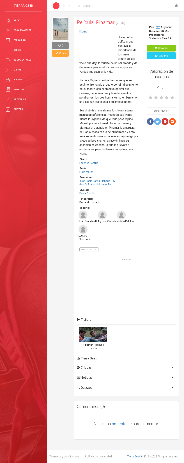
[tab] (126, 319)
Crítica (62, 53)
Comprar (163, 48)
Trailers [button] (85, 319)
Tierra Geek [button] (88, 358)
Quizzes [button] (86, 387)
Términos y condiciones (64, 456)
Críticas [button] (86, 367)
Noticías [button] (86, 377)
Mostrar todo (87, 249)
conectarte (122, 424)
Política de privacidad (98, 456)
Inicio (67, 6)
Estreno (163, 55)
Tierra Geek (133, 456)
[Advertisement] (97, 46)
